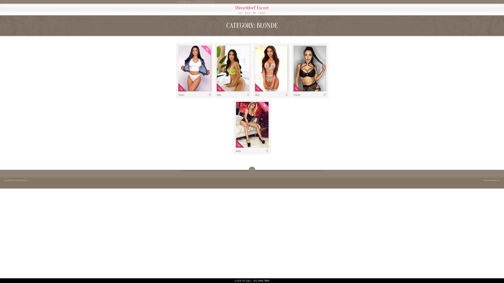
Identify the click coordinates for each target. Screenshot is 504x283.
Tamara (181, 94)
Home (240, 12)
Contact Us (262, 12)
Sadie (219, 94)
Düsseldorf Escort (252, 7)
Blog (254, 12)
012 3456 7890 (261, 280)
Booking (247, 12)
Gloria (257, 94)
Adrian (238, 151)
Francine (296, 94)
